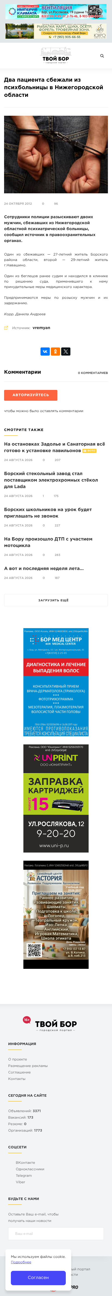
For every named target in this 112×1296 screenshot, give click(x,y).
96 (56, 204)
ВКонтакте (25, 1163)
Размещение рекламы (28, 1066)
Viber (20, 1182)
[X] (65, 351)
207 (57, 460)
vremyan (41, 328)
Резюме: (17, 1124)
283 (57, 555)
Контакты (17, 1079)
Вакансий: (20, 1117)
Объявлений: (24, 1111)
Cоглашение (19, 1072)
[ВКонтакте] (45, 351)
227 (57, 525)
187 (57, 578)
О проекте (17, 1059)
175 (56, 496)
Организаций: (25, 1130)
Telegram (24, 1176)
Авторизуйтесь (31, 395)
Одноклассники (30, 1169)
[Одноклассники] (55, 351)
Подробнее (21, 1262)
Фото (91, 451)
